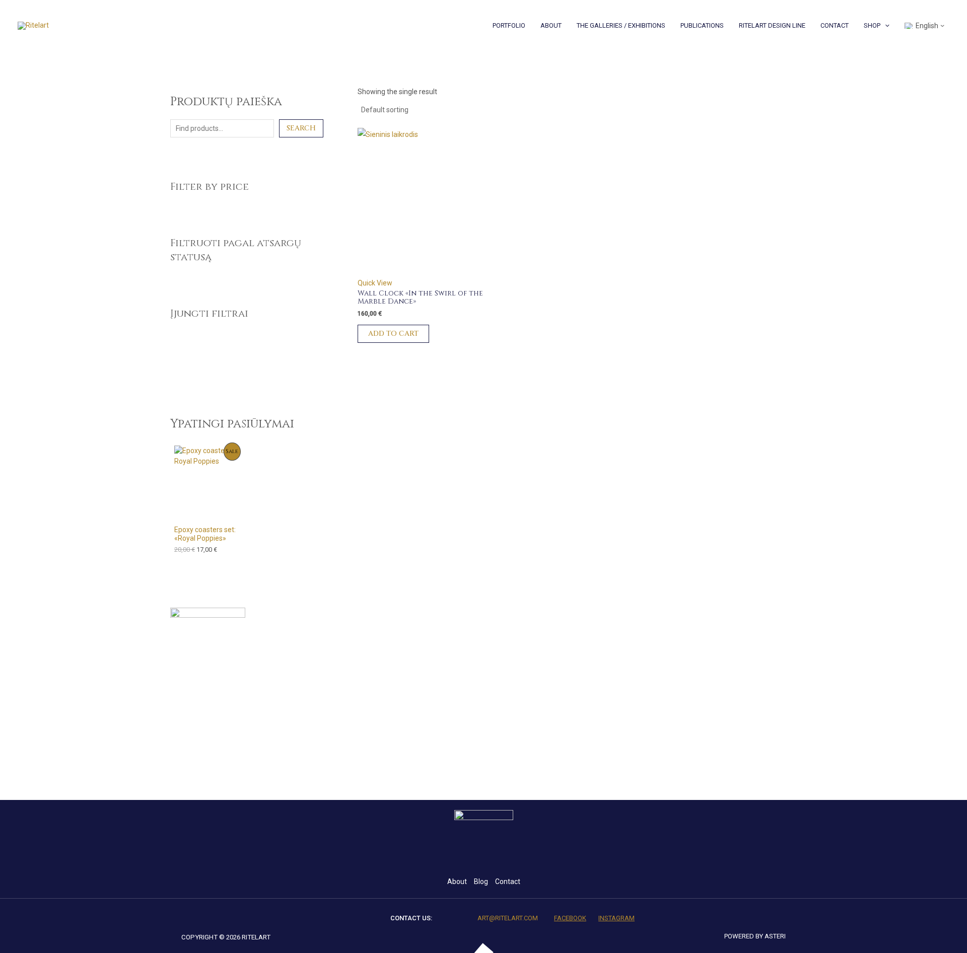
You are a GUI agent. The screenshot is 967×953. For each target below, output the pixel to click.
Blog (481, 881)
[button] (884, 25)
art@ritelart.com (507, 918)
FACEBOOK (570, 918)
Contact (507, 881)
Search (301, 128)
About (457, 881)
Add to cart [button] (393, 333)
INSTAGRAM (616, 918)
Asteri (775, 936)
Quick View (375, 283)
